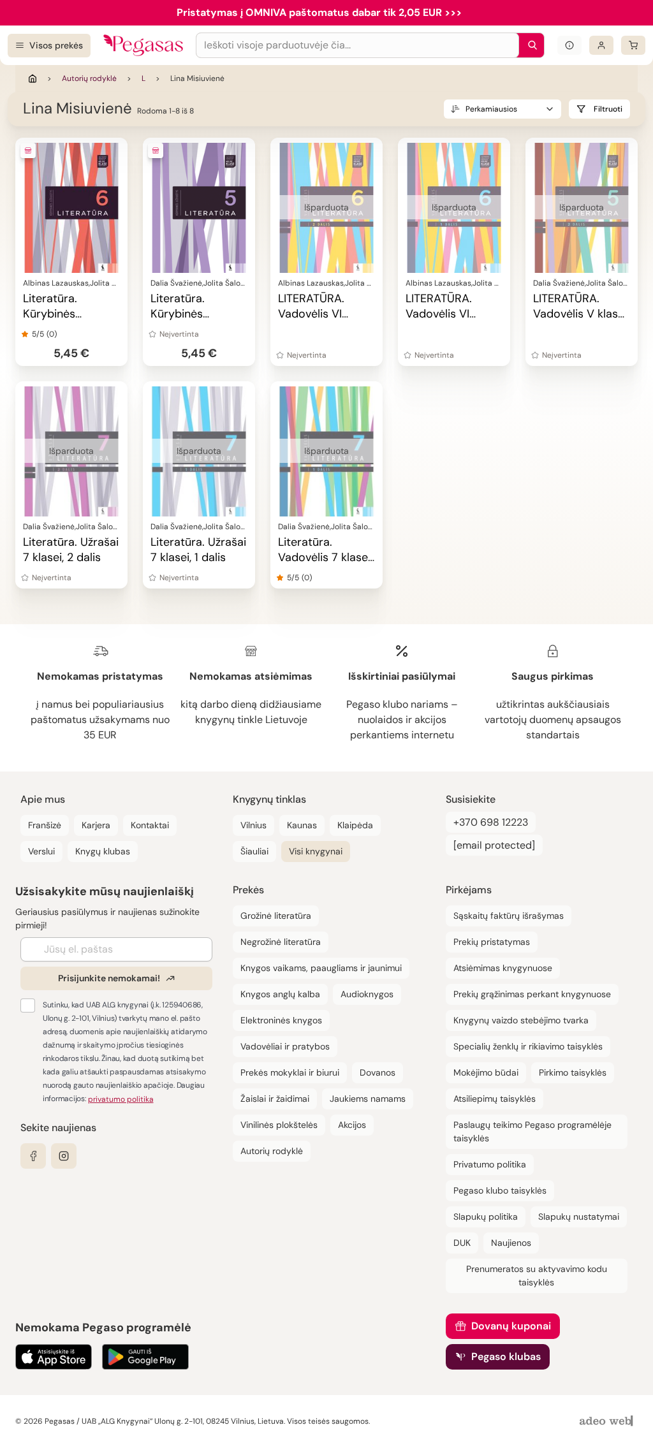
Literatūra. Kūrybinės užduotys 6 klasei (68, 314)
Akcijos (352, 1124)
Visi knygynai (315, 851)
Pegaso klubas (506, 1356)
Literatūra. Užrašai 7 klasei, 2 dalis (71, 549)
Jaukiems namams (368, 1098)
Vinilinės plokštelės (279, 1124)
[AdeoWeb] (608, 1421)
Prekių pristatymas (491, 941)
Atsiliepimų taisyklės (494, 1098)
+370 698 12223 (490, 822)
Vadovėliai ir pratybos (285, 1046)
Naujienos (511, 1242)
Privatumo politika (489, 1164)
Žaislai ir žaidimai (274, 1098)
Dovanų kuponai (511, 1326)
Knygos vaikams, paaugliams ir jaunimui (321, 968)
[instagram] (64, 1156)
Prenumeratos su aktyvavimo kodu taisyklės (536, 1275)
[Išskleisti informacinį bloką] (569, 45)
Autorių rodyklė (89, 78)
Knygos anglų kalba (280, 994)
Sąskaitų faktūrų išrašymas (508, 915)
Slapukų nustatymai (578, 1216)
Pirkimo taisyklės (572, 1072)
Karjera (96, 825)
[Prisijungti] (601, 45)
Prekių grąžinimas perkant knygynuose (532, 994)
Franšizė (44, 825)
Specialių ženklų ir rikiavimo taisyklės (528, 1046)
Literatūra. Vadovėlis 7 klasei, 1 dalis (325, 557)
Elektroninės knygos (281, 1020)
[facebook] (33, 1156)
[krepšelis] (633, 45)
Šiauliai (254, 851)
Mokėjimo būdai (485, 1072)
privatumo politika (121, 1099)
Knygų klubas (102, 851)
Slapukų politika (485, 1216)
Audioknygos (367, 994)
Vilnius (253, 825)
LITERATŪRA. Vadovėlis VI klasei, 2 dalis (312, 314)
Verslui (41, 851)
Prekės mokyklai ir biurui (289, 1072)
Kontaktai (150, 825)
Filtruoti (608, 109)
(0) (52, 334)
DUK (462, 1242)
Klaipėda (355, 825)
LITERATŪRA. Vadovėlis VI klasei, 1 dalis (439, 314)
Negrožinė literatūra (280, 941)
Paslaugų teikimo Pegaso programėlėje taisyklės (532, 1131)
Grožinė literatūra (275, 915)
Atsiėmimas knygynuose (502, 968)
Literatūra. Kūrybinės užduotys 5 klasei (195, 314)
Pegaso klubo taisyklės (500, 1190)
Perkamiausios (491, 109)
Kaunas (302, 825)
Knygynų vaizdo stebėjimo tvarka (521, 1020)
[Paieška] (529, 45)
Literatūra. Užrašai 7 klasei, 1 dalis (198, 549)
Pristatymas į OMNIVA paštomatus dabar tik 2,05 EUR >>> (319, 12)
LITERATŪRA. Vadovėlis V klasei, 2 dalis (581, 314)
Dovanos (377, 1072)
